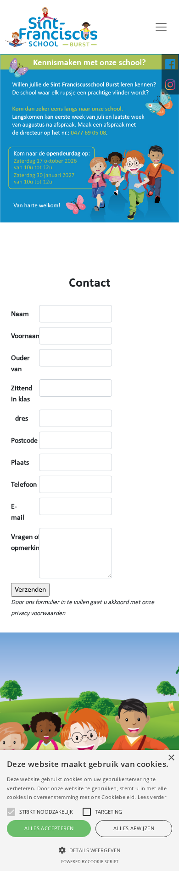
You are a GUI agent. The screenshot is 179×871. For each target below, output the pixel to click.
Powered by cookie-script (89, 862)
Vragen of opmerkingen (30, 542)
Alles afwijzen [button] (133, 828)
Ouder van (20, 364)
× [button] (171, 757)
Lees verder (152, 796)
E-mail (17, 512)
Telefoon (24, 484)
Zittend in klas (21, 394)
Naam (20, 314)
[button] (89, 849)
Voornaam (26, 336)
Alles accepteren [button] (48, 828)
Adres (19, 418)
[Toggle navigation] (161, 27)
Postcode (24, 440)
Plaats (20, 462)
